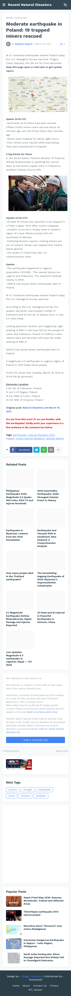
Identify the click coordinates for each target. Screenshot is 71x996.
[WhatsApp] (44, 450)
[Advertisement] (35, 844)
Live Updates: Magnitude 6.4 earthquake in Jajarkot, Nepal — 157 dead (19, 658)
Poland (10, 438)
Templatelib (35, 979)
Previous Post (11, 751)
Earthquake (21, 18)
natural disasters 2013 (41, 435)
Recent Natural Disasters (30, 5)
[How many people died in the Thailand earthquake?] (20, 560)
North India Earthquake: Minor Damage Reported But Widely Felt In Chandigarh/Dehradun (44, 957)
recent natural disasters (30, 438)
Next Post (61, 751)
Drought (27, 789)
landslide (41, 796)
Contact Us (40, 985)
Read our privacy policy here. (42, 712)
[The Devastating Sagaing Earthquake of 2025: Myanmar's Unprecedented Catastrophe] (51, 560)
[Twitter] (36, 450)
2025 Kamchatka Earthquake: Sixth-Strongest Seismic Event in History (48, 495)
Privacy (54, 985)
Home (9, 18)
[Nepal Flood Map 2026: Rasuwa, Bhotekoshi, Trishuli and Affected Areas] (14, 901)
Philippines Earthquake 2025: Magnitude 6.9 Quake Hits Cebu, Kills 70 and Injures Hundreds (19, 497)
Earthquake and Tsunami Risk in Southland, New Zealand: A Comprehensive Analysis (46, 538)
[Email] (51, 450)
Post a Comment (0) (36, 740)
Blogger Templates (32, 976)
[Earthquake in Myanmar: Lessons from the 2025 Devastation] (20, 517)
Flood (11, 796)
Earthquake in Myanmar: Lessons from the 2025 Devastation (17, 535)
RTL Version (35, 989)
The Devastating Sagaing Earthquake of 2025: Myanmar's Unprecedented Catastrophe (50, 579)
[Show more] (58, 450)
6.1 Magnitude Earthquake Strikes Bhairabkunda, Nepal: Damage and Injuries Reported (19, 619)
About (26, 985)
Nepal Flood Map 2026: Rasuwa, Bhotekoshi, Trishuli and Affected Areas (43, 900)
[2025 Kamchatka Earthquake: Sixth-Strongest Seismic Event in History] (51, 478)
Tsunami (25, 796)
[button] (4, 5)
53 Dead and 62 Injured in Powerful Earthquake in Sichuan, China (51, 617)
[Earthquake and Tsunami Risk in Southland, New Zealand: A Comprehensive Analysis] (51, 517)
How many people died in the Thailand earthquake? (19, 576)
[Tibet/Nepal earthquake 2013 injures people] (14, 915)
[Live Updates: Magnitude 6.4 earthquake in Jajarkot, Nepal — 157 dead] (20, 639)
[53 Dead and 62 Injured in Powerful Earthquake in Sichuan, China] (51, 600)
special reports (55, 438)
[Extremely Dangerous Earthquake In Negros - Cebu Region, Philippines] (14, 943)
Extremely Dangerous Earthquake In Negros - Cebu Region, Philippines (44, 943)
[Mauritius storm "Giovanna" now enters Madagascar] (14, 929)
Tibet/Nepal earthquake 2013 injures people (41, 913)
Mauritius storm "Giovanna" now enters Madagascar (43, 927)
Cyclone (12, 789)
